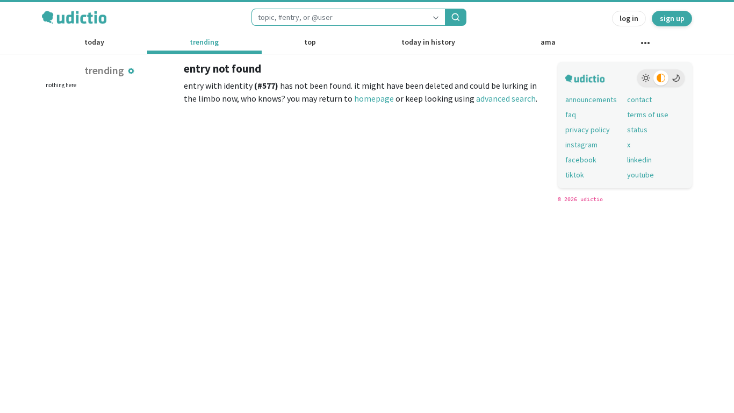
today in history (428, 42)
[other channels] (645, 45)
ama (548, 42)
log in (629, 18)
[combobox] (339, 17)
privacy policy (587, 129)
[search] (455, 17)
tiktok (574, 175)
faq (570, 114)
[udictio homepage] (74, 17)
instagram (581, 144)
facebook (580, 160)
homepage (374, 98)
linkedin (639, 160)
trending (204, 42)
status (637, 129)
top (310, 42)
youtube (640, 175)
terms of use (647, 114)
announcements (591, 99)
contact (639, 99)
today (94, 42)
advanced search (506, 98)
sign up (672, 18)
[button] (131, 71)
